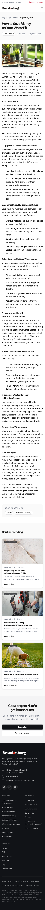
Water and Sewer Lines (11, 824)
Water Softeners (8, 811)
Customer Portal (31, 828)
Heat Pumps (7, 836)
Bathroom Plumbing (23, 513)
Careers (28, 817)
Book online (22, 727)
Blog (3, 18)
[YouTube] (15, 787)
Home (4, 848)
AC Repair (6, 828)
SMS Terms (34, 881)
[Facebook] (4, 787)
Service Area (7, 869)
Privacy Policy (7, 881)
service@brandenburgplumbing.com (20, 780)
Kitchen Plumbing (9, 816)
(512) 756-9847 (24, 733)
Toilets (9, 513)
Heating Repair (8, 832)
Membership (7, 856)
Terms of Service (21, 881)
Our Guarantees (31, 809)
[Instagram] (9, 787)
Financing (5, 860)
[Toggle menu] (41, 8)
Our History (29, 800)
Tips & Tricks (13, 18)
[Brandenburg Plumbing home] (10, 8)
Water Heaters (7, 807)
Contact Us (29, 813)
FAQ (3, 852)
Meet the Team (31, 805)
